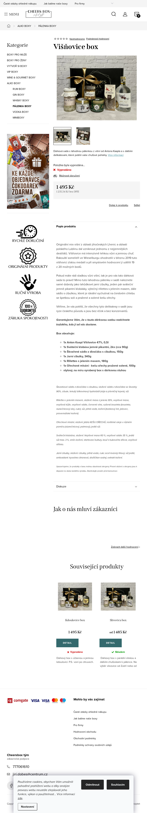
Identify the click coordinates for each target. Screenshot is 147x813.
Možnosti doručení (69, 175)
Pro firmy (80, 3)
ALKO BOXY (14, 83)
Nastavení (27, 807)
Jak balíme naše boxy (56, 3)
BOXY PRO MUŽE (17, 54)
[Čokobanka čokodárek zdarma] (28, 171)
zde (20, 798)
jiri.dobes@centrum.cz (30, 774)
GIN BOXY (18, 94)
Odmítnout (92, 785)
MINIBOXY (18, 117)
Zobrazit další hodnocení (124, 547)
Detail (67, 643)
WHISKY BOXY (21, 100)
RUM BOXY (19, 89)
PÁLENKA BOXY (22, 106)
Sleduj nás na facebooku (11, 785)
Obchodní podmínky (85, 738)
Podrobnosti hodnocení (97, 38)
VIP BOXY (12, 72)
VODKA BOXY (21, 112)
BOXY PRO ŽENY (17, 60)
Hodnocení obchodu (85, 732)
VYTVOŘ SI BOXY (17, 66)
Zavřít (73, 204)
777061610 (21, 766)
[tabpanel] (75, 628)
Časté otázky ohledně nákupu (20, 3)
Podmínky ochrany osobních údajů (93, 745)
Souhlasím (118, 785)
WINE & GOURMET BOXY (21, 77)
